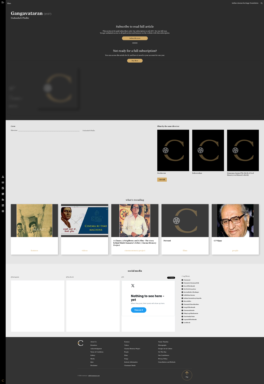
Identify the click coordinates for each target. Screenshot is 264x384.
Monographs (162, 345)
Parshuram (161, 173)
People (126, 352)
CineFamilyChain (189, 316)
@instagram (15, 277)
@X (122, 277)
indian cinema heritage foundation (245, 3)
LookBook (187, 322)
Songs (126, 359)
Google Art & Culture (165, 348)
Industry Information (131, 362)
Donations (93, 345)
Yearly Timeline (163, 342)
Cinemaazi (187, 280)
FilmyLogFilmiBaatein (191, 313)
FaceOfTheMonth (189, 286)
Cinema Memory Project (132, 348)
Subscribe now (134, 38)
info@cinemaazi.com (94, 375)
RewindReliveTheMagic (191, 292)
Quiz (92, 362)
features (34, 250)
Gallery (92, 355)
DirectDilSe (187, 301)
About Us (93, 342)
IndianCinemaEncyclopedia (192, 298)
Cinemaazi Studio (130, 365)
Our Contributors (163, 355)
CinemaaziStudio (189, 310)
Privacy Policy (162, 359)
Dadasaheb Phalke (20, 18)
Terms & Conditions (96, 352)
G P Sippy (218, 241)
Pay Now (135, 61)
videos (85, 250)
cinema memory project (135, 250)
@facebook (70, 277)
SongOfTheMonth (189, 307)
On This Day (162, 352)
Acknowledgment (96, 348)
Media (92, 359)
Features (127, 342)
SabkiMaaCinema (189, 295)
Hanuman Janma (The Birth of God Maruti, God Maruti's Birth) (240, 174)
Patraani (167, 241)
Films (126, 355)
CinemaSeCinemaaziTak (191, 283)
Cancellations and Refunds (166, 362)
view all (162, 179)
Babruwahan (197, 173)
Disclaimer (93, 365)
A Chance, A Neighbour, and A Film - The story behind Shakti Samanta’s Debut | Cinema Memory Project (134, 243)
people (235, 250)
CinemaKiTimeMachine (191, 304)
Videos (126, 345)
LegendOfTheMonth (190, 319)
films (9, 3)
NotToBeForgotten (190, 289)
